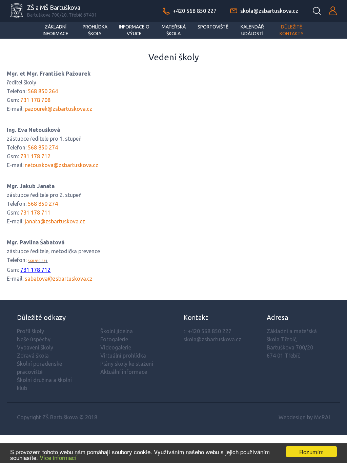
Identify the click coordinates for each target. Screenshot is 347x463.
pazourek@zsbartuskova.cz (58, 109)
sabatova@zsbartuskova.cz (59, 279)
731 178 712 (35, 156)
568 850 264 (43, 91)
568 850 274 (43, 147)
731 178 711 (35, 212)
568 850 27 (36, 261)
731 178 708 (35, 100)
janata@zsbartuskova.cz (55, 221)
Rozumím (311, 451)
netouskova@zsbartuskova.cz (61, 165)
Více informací (58, 457)
